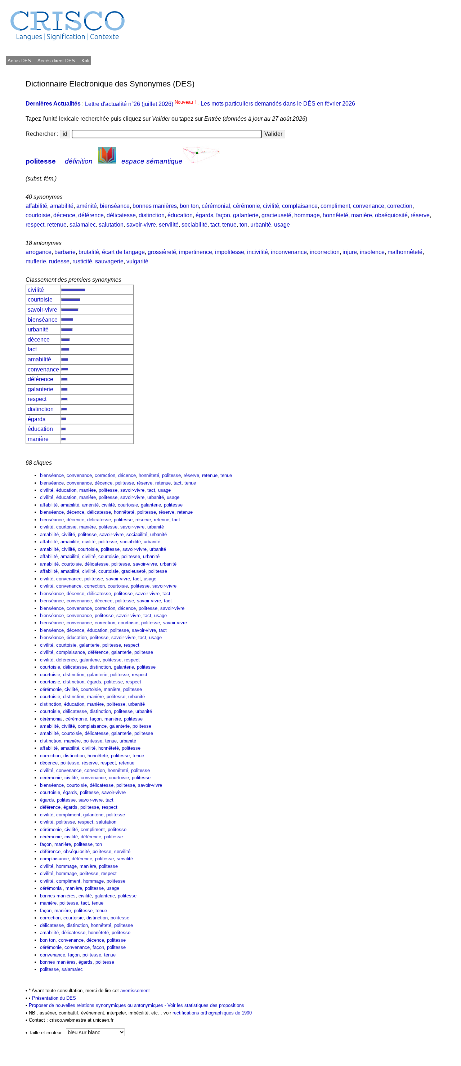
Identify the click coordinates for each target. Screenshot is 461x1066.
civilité (271, 206)
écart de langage (123, 252)
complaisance (300, 206)
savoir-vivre (141, 225)
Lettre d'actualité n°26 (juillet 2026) (141, 104)
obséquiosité (391, 215)
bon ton (189, 206)
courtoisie (38, 215)
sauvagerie (109, 261)
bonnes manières (155, 206)
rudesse (59, 261)
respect (35, 225)
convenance (368, 206)
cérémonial (216, 206)
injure (350, 252)
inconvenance (289, 252)
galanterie (246, 215)
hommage (307, 215)
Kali (85, 60)
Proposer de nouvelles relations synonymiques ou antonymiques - (98, 1005)
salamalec (83, 225)
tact (214, 225)
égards (204, 215)
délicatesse (121, 215)
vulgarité (137, 261)
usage (282, 225)
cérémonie (246, 206)
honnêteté (335, 215)
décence (64, 215)
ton (243, 225)
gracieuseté (276, 215)
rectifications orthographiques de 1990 (212, 1013)
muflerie (36, 261)
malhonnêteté (405, 252)
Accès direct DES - (57, 60)
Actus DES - (21, 60)
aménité (86, 206)
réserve (420, 215)
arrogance (39, 252)
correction (399, 206)
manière (361, 215)
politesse (41, 161)
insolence (372, 252)
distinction (152, 215)
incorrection (325, 252)
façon (223, 215)
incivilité (257, 252)
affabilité (36, 206)
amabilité (61, 206)
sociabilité (194, 225)
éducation (180, 215)
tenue (229, 225)
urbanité (260, 225)
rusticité (82, 261)
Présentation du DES (54, 998)
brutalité (89, 252)
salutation (111, 225)
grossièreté (162, 252)
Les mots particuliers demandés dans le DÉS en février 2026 (278, 104)
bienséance (115, 206)
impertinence (195, 252)
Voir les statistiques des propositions (205, 1005)
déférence (91, 215)
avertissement (135, 990)
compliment (335, 206)
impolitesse (229, 252)
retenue (57, 225)
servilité (169, 225)
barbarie (65, 252)
